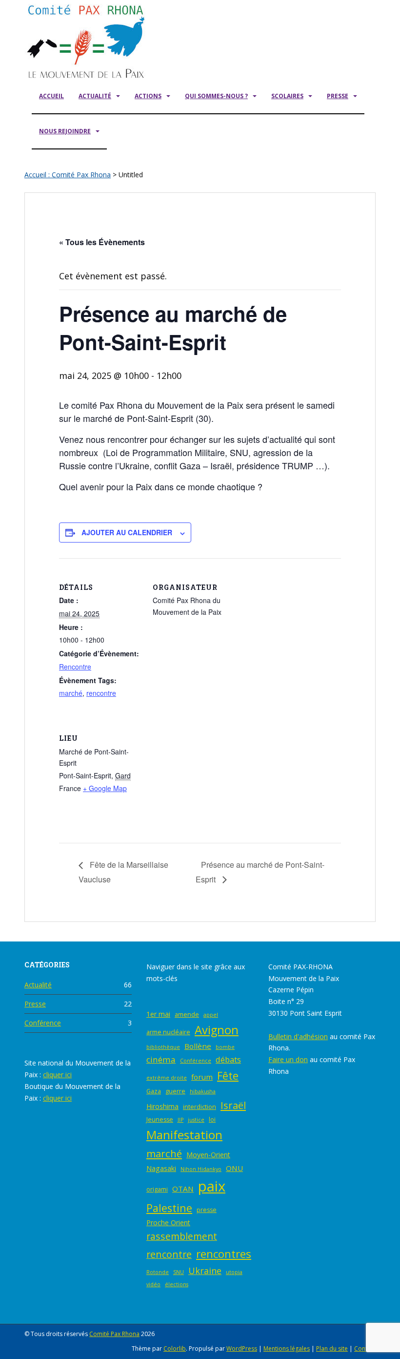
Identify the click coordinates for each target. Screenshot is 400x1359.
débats (228, 1059)
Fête (228, 1075)
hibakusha (203, 1091)
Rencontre (75, 666)
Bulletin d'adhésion (298, 1036)
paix (211, 1186)
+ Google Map (105, 788)
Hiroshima (162, 1106)
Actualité (95, 96)
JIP (180, 1119)
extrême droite (166, 1077)
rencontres (223, 1253)
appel (210, 1014)
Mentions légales (286, 1348)
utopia (234, 1272)
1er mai (158, 1014)
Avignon (217, 1030)
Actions (148, 96)
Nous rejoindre (65, 131)
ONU (234, 1168)
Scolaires (287, 96)
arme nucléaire (168, 1032)
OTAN (183, 1188)
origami (157, 1189)
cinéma (161, 1059)
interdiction (199, 1107)
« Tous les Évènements (102, 242)
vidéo (153, 1284)
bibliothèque (163, 1047)
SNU (178, 1272)
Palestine (169, 1208)
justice (196, 1119)
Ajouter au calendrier (126, 532)
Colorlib (174, 1348)
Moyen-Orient (208, 1154)
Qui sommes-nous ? (216, 96)
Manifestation (184, 1135)
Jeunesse (159, 1119)
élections (176, 1284)
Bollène (197, 1046)
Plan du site (332, 1348)
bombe (225, 1047)
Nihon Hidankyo (200, 1169)
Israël (233, 1105)
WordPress (241, 1348)
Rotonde (157, 1272)
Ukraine (204, 1270)
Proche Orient (168, 1222)
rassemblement (181, 1236)
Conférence (42, 1022)
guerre (175, 1091)
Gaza (153, 1091)
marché (70, 693)
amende (187, 1014)
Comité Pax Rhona (114, 1334)
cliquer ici (57, 1074)
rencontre (101, 693)
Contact (365, 1348)
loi (212, 1119)
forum (202, 1077)
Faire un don (288, 1059)
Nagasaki (161, 1168)
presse (207, 1210)
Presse (337, 96)
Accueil (51, 96)
